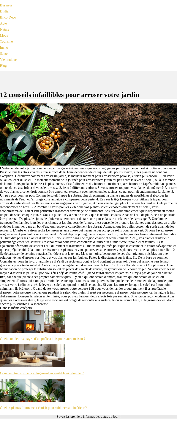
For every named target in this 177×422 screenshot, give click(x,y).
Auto (3, 23)
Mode (4, 35)
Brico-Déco (8, 17)
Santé (4, 53)
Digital (4, 11)
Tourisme (6, 41)
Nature (4, 29)
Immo (4, 47)
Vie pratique (8, 59)
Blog (3, 65)
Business (6, 5)
